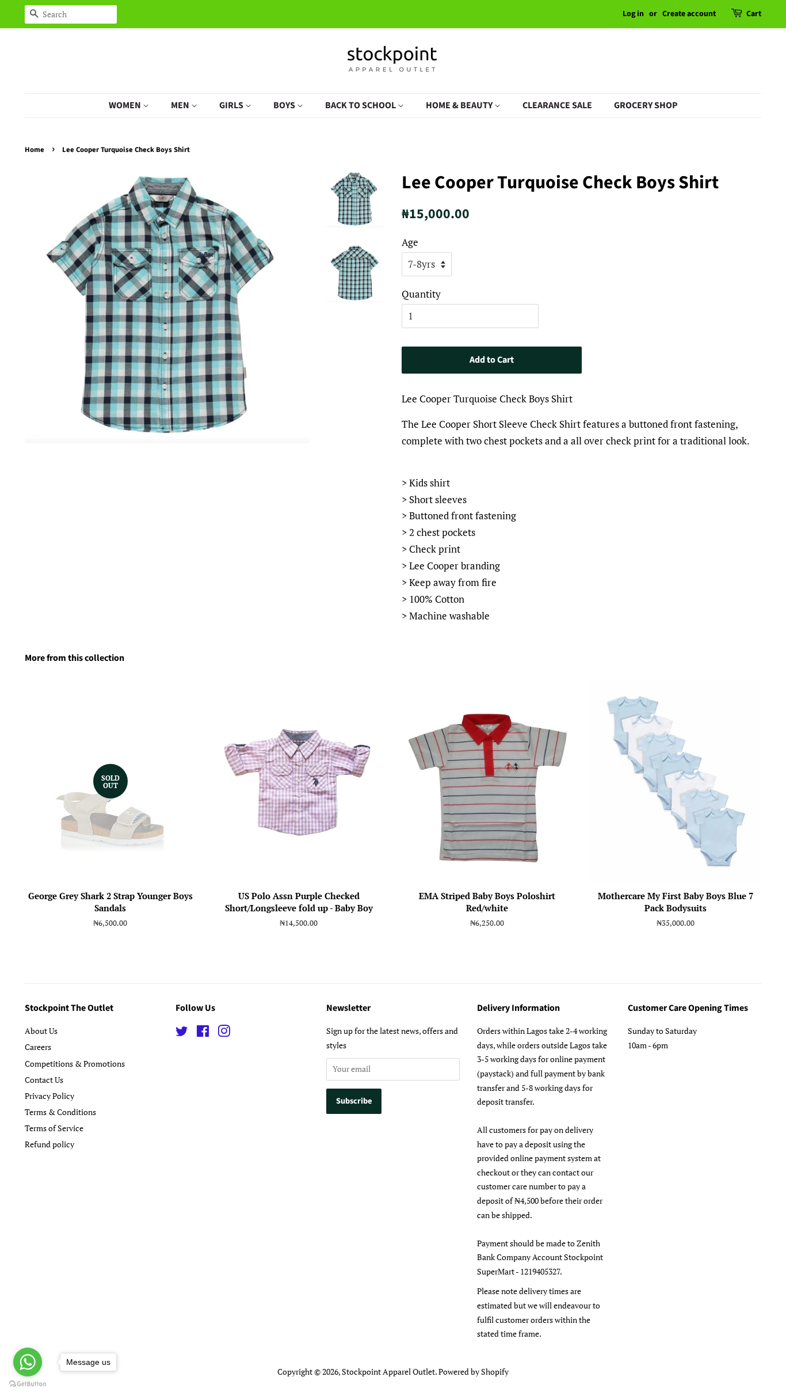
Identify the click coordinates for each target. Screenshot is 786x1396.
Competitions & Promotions (75, 1063)
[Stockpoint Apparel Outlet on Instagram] (224, 1033)
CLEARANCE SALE (557, 105)
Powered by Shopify (473, 1371)
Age (410, 242)
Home (34, 149)
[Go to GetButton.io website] (27, 1384)
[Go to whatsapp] (27, 1362)
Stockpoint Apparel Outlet (388, 1371)
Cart (753, 14)
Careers (38, 1046)
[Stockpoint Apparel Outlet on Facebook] (202, 1033)
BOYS (285, 105)
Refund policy (49, 1144)
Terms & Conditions (60, 1111)
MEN (181, 105)
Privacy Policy (49, 1095)
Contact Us (44, 1079)
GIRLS (232, 105)
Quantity (421, 293)
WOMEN (126, 105)
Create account (689, 14)
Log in (633, 14)
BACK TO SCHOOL (361, 105)
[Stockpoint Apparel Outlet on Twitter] (181, 1033)
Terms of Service (54, 1128)
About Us (41, 1030)
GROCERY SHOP (646, 105)
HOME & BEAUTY (460, 105)
